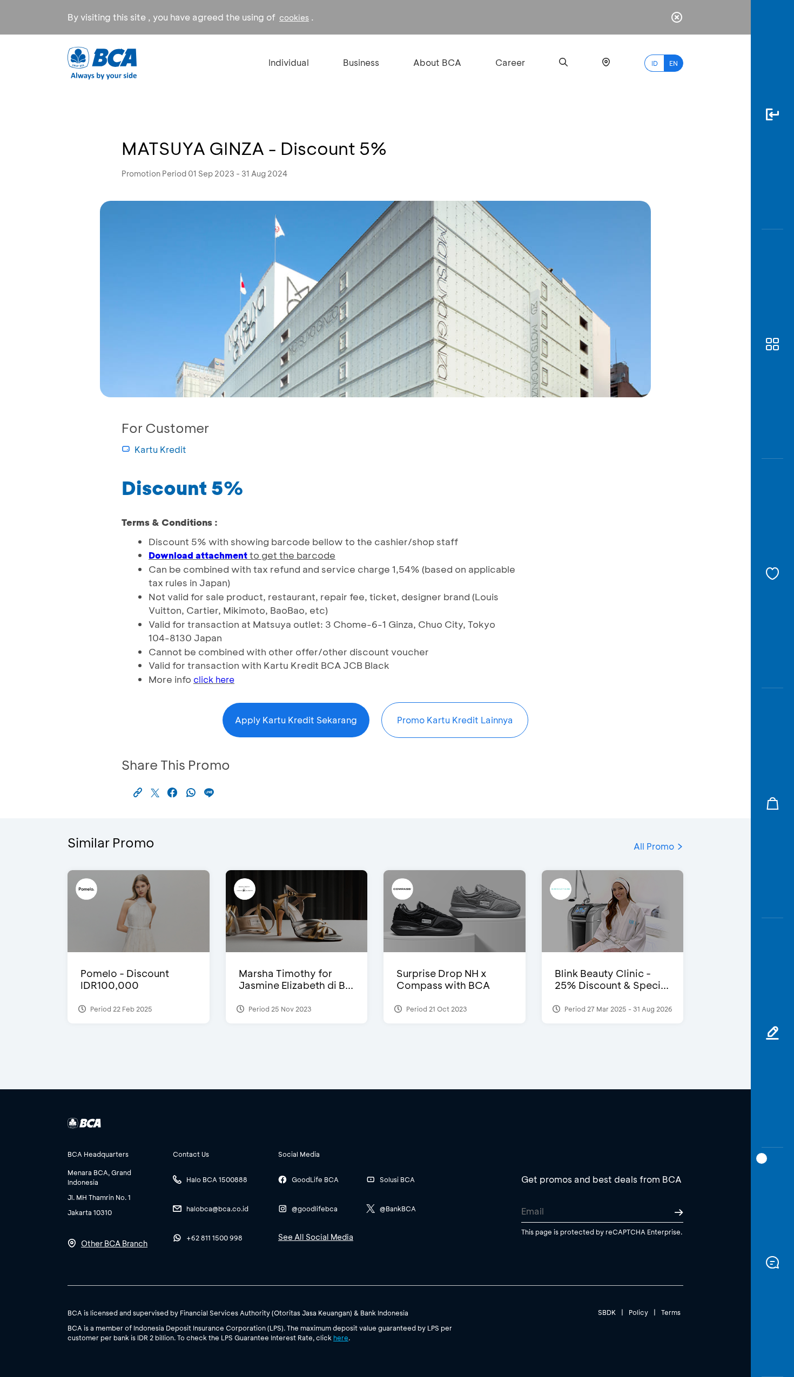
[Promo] (772, 803)
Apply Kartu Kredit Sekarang (296, 719)
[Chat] (772, 1262)
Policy (638, 1312)
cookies (294, 17)
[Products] (772, 344)
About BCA (437, 62)
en (673, 63)
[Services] (772, 573)
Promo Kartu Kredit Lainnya (455, 719)
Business (361, 62)
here (340, 1337)
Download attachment (198, 555)
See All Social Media (315, 1237)
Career (510, 62)
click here (213, 679)
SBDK (607, 1312)
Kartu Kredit (160, 449)
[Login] (772, 114)
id (654, 63)
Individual (288, 62)
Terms (671, 1312)
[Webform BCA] (772, 1033)
